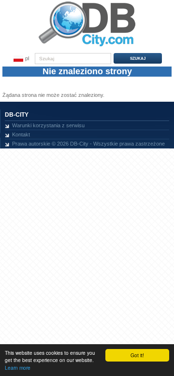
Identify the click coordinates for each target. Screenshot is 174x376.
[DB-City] (87, 46)
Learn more (17, 367)
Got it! (137, 355)
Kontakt (21, 134)
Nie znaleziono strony (87, 71)
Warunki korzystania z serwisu (48, 125)
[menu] (21, 58)
